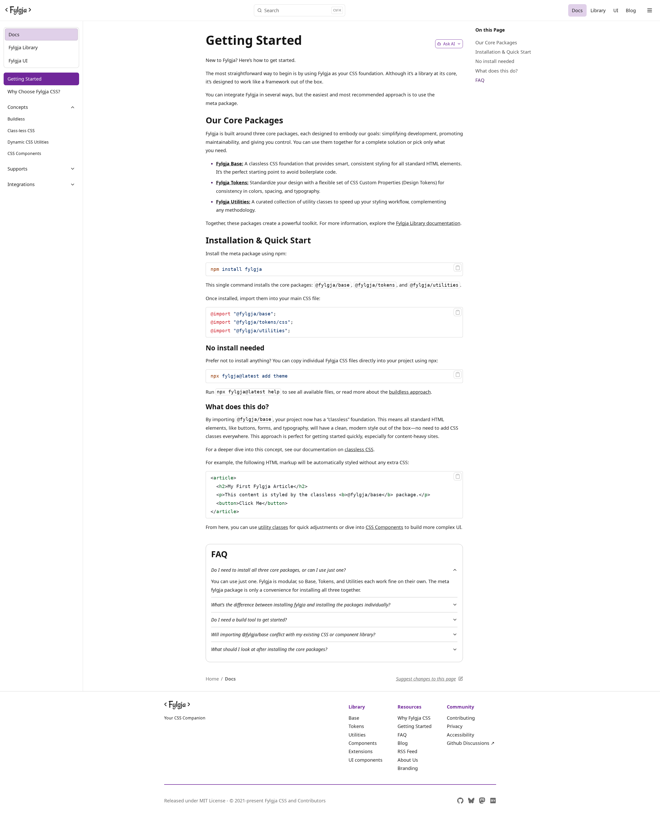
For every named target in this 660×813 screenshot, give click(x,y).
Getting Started (24, 79)
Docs (577, 10)
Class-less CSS (21, 130)
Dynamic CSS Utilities (28, 142)
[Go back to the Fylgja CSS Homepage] (18, 10)
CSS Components (24, 154)
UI (615, 10)
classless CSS (359, 449)
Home (212, 679)
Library (598, 10)
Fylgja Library (23, 48)
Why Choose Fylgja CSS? (34, 91)
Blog (631, 10)
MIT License (212, 800)
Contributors (312, 800)
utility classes (273, 527)
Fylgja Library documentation (428, 223)
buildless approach (410, 392)
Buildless (16, 119)
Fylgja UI (18, 61)
